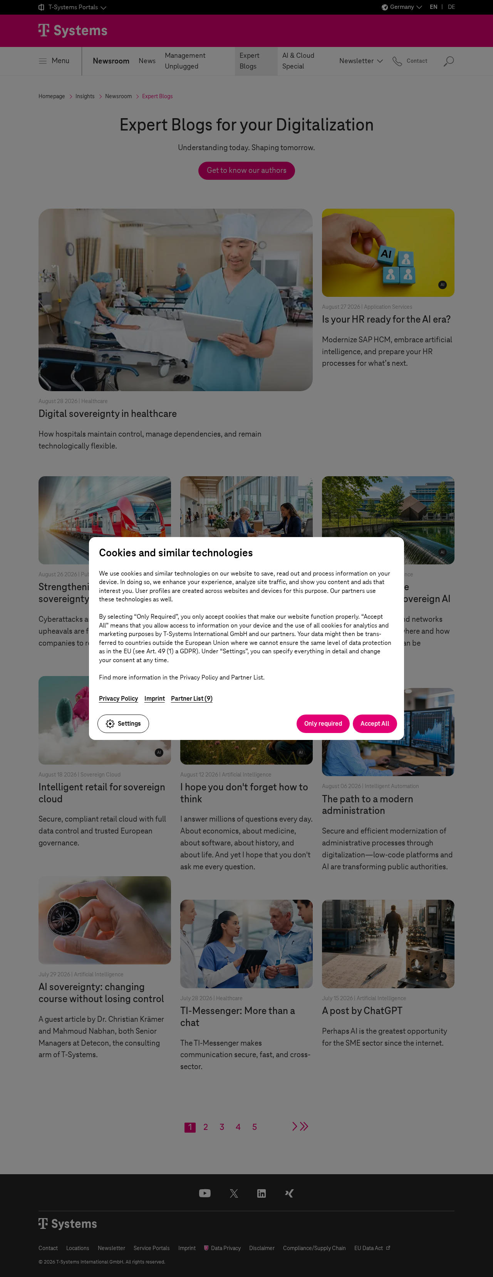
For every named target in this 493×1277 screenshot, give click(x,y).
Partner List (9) (192, 699)
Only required (323, 724)
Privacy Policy (118, 699)
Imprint (154, 699)
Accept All (375, 724)
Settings (129, 724)
